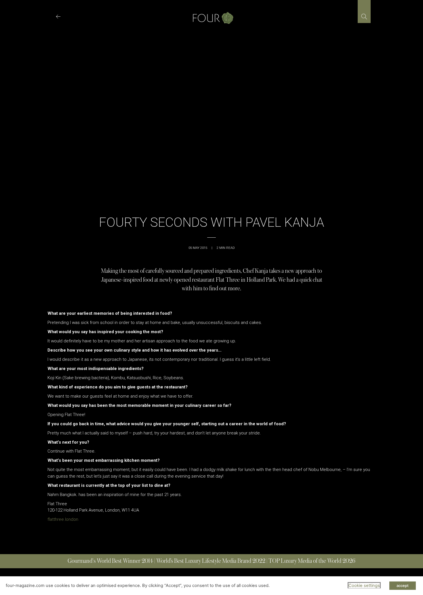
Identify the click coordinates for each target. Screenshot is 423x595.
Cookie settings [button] (364, 585)
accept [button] (403, 585)
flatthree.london (62, 519)
